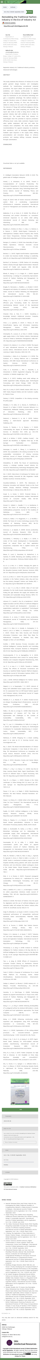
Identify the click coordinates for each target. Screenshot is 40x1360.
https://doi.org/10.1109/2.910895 (20, 319)
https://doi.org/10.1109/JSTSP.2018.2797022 (22, 776)
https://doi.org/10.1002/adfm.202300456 (15, 1073)
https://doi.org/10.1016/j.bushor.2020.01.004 (22, 572)
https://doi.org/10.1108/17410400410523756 (16, 624)
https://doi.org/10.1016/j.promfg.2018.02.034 (16, 988)
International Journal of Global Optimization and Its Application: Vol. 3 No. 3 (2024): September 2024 (21, 1246)
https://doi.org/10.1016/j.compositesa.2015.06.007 (18, 550)
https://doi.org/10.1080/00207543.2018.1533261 (17, 838)
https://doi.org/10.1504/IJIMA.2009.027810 (16, 225)
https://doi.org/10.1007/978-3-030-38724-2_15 (17, 434)
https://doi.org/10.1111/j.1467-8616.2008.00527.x (17, 930)
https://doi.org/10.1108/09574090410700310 (16, 807)
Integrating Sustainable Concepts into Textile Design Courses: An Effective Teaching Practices (21, 1227)
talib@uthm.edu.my (7, 1337)
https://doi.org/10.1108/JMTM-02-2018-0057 (22, 470)
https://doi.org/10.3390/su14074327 (14, 734)
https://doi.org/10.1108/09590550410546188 (19, 341)
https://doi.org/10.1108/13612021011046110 (16, 851)
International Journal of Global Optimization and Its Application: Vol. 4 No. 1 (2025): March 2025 (21, 1284)
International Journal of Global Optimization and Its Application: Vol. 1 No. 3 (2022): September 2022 (21, 1297)
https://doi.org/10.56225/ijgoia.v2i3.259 (16, 26)
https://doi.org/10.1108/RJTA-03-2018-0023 (16, 269)
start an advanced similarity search (22, 1318)
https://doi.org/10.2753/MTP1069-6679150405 (17, 195)
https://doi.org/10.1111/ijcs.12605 (12, 501)
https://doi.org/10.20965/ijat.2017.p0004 (15, 943)
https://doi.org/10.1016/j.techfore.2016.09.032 (17, 385)
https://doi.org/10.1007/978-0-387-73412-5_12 (20, 786)
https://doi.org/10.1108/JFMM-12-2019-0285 (16, 296)
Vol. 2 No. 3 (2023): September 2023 (14, 12)
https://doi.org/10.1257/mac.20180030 (14, 249)
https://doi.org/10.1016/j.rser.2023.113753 (18, 597)
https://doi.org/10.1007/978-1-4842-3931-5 (16, 682)
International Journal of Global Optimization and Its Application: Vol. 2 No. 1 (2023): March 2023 (21, 1230)
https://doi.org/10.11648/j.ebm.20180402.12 (23, 651)
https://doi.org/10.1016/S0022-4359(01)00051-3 (20, 895)
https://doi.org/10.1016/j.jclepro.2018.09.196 (19, 459)
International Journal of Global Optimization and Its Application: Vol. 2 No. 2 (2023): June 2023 (21, 1237)
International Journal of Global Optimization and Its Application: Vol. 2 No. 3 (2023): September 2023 (21, 1211)
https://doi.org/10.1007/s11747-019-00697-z (16, 526)
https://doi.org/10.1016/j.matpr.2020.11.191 (15, 921)
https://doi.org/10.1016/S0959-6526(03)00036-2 (17, 707)
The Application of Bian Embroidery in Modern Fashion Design (20, 1234)
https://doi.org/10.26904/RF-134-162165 (15, 816)
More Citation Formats (11, 1142)
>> (9, 1313)
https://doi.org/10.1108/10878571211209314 (24, 258)
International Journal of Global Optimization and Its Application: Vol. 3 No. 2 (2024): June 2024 (21, 1220)
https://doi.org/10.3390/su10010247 (14, 720)
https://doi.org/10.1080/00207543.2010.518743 (17, 1048)
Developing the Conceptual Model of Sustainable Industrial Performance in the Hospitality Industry (22, 1269)
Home (5, 7)
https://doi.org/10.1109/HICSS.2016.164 (14, 365)
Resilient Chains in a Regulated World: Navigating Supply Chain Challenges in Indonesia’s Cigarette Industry (21, 1280)
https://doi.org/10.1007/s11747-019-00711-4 (16, 514)
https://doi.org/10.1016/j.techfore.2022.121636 (17, 613)
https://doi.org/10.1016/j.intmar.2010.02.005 (16, 414)
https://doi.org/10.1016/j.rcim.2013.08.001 (20, 662)
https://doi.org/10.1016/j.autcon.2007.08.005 (16, 1026)
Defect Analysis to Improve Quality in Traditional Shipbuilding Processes (21, 1294)
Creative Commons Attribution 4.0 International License (20, 1353)
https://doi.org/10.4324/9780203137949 (15, 765)
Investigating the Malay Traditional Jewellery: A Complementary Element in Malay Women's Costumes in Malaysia (22, 1207)
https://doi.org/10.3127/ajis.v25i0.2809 (14, 676)
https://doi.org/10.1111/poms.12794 (13, 968)
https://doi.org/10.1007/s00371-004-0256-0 (16, 1015)
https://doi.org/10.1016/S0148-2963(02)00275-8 (17, 534)
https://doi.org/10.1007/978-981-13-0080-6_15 (20, 956)
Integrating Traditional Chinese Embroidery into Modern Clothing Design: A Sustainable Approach (21, 1217)
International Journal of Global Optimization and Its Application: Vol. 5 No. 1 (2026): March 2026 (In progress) (21, 1261)
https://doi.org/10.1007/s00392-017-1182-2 (20, 871)
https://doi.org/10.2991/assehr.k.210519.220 (16, 756)
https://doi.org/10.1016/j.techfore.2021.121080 (17, 885)
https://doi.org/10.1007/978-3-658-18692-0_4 (16, 445)
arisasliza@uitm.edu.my (12, 52)
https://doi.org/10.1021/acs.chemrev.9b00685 (24, 238)
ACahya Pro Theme (20, 1356)
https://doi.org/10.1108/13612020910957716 (16, 1001)
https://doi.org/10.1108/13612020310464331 (16, 283)
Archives (13, 7)
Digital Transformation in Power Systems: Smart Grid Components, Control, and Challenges (19, 1243)
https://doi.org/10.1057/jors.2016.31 (13, 310)
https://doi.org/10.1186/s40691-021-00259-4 (18, 584)
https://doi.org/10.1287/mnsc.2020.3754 (15, 330)
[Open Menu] (2, 2)
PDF (20, 1110)
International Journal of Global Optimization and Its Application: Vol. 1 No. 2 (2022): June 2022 (22, 1271)
